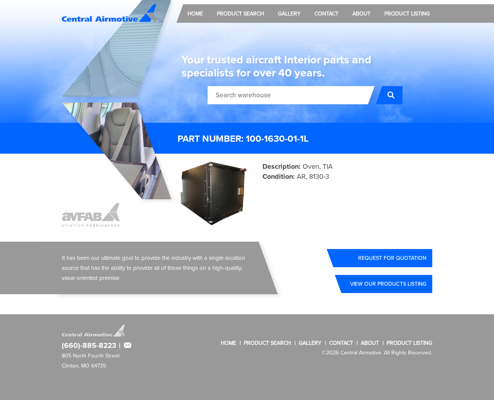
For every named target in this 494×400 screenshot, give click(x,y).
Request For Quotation (392, 258)
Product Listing (407, 13)
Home (195, 13)
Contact (326, 13)
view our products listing (388, 284)
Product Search (240, 13)
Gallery (289, 13)
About (361, 13)
